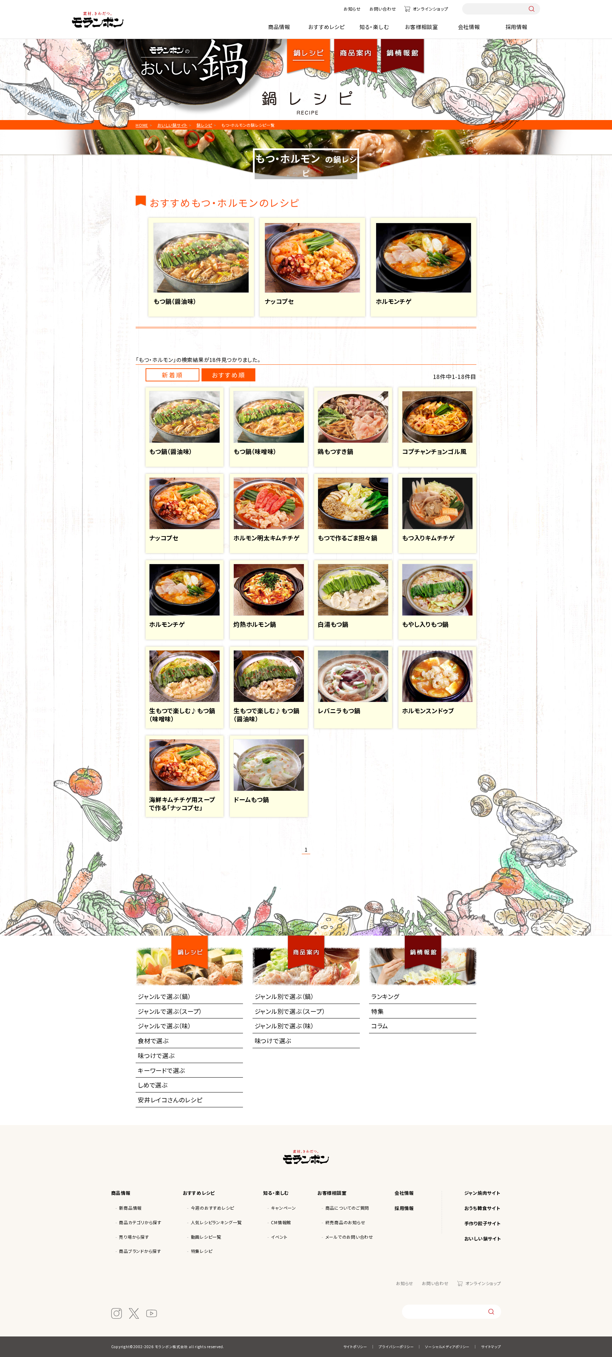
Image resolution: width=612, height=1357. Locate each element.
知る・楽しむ (374, 26)
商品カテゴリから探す (140, 1222)
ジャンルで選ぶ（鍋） (164, 996)
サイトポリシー (355, 1346)
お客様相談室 (421, 26)
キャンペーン (283, 1208)
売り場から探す (134, 1237)
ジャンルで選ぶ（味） (164, 1025)
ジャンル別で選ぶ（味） (284, 1025)
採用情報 (516, 26)
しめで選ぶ (153, 1084)
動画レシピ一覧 (206, 1237)
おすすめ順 (228, 374)
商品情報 (279, 26)
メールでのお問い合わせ (349, 1237)
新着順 (172, 374)
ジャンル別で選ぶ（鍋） (284, 996)
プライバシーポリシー (396, 1346)
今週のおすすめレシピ (212, 1208)
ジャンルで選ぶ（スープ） (170, 1011)
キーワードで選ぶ (161, 1070)
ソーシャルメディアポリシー (447, 1346)
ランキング (385, 996)
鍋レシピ (308, 50)
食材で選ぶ (153, 1040)
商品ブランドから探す (140, 1251)
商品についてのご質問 (347, 1208)
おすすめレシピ (326, 26)
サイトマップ (491, 1346)
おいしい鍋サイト (482, 1238)
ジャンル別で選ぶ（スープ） (290, 1011)
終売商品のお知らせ (345, 1222)
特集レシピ (201, 1251)
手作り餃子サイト (482, 1223)
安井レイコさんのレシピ (170, 1099)
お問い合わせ (382, 9)
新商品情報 (130, 1208)
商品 (355, 50)
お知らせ (352, 9)
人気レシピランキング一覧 (216, 1222)
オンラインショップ (430, 9)
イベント (279, 1237)
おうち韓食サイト (482, 1208)
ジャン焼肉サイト (482, 1192)
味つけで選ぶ (156, 1055)
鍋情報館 (402, 50)
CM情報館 (281, 1222)
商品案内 (309, 946)
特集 (377, 1011)
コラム (379, 1025)
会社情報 (469, 26)
